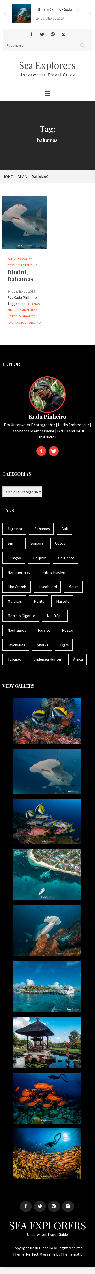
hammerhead (27, 310)
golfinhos (66, 557)
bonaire (36, 543)
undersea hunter (47, 659)
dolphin (39, 557)
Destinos (14, 265)
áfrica (78, 659)
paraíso (44, 630)
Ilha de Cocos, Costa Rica (58, 9)
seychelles (16, 644)
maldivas (15, 601)
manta (39, 601)
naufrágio (55, 615)
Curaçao (14, 557)
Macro (74, 586)
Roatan (68, 630)
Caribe (27, 259)
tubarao (34, 322)
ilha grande (17, 586)
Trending (30, 265)
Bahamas (14, 259)
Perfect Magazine (41, 1254)
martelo (62, 601)
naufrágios (16, 322)
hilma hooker (54, 572)
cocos (60, 543)
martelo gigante (21, 316)
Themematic (71, 1254)
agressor (15, 528)
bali (64, 528)
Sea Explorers (47, 65)
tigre (64, 644)
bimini (12, 310)
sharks (42, 644)
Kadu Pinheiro (25, 297)
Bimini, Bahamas (20, 275)
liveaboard (48, 586)
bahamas (33, 304)
